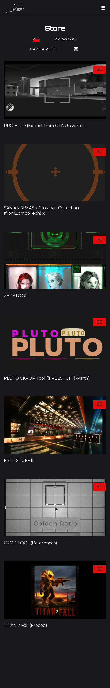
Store (55, 28)
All (36, 39)
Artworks (66, 39)
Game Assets (43, 49)
